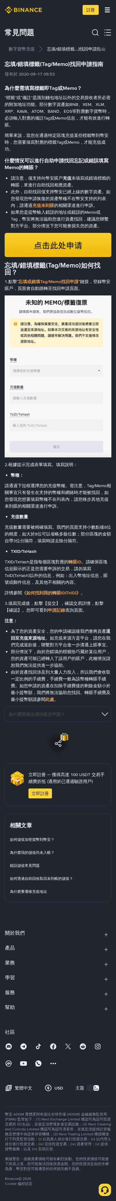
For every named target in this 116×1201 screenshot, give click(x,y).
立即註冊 (40, 793)
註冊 (90, 10)
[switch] (93, 1088)
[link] (22, 49)
